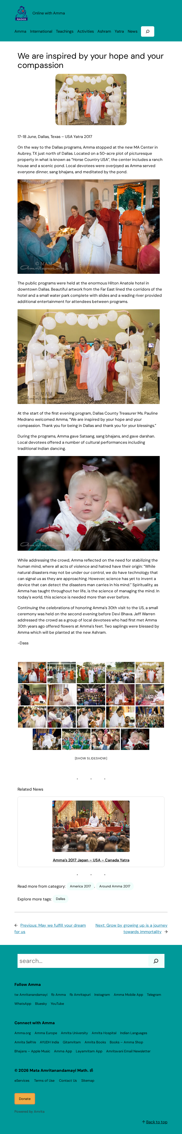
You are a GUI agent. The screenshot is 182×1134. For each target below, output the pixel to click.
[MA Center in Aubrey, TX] (61, 672)
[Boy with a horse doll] (91, 717)
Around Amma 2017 (114, 886)
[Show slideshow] (91, 758)
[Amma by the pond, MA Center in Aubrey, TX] (120, 672)
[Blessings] (150, 694)
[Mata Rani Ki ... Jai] (150, 717)
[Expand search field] (147, 31)
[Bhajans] (91, 694)
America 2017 (80, 886)
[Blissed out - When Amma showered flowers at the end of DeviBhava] (135, 739)
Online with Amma (48, 13)
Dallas (60, 899)
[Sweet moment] (47, 739)
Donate (25, 1099)
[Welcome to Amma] (150, 672)
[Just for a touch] (32, 717)
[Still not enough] (61, 717)
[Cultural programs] (76, 739)
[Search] (156, 961)
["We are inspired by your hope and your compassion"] (32, 694)
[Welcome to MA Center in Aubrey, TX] (32, 672)
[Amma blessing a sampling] (61, 694)
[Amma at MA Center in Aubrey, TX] (91, 672)
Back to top (157, 1122)
